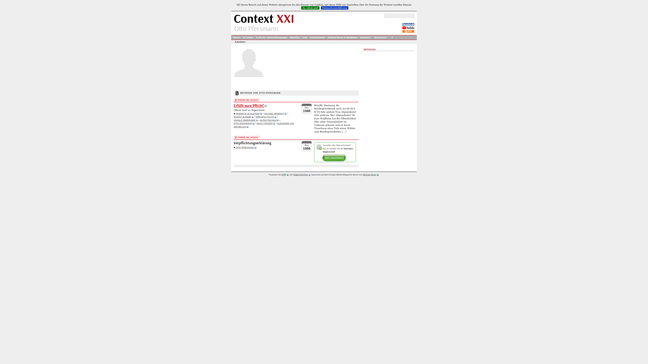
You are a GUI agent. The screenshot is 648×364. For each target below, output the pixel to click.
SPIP (283, 175)
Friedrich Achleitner (248, 113)
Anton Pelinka (268, 120)
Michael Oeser (369, 175)
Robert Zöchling (300, 175)
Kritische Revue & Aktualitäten (342, 37)
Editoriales (295, 37)
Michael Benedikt (274, 113)
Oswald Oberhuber (244, 120)
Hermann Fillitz (265, 116)
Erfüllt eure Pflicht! (249, 105)
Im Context (248, 37)
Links (304, 37)
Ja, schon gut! (310, 8)
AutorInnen (365, 37)
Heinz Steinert (265, 123)
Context (264, 19)
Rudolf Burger (242, 116)
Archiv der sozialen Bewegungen (271, 37)
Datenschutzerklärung (334, 8)
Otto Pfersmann (243, 123)
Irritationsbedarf (317, 37)
